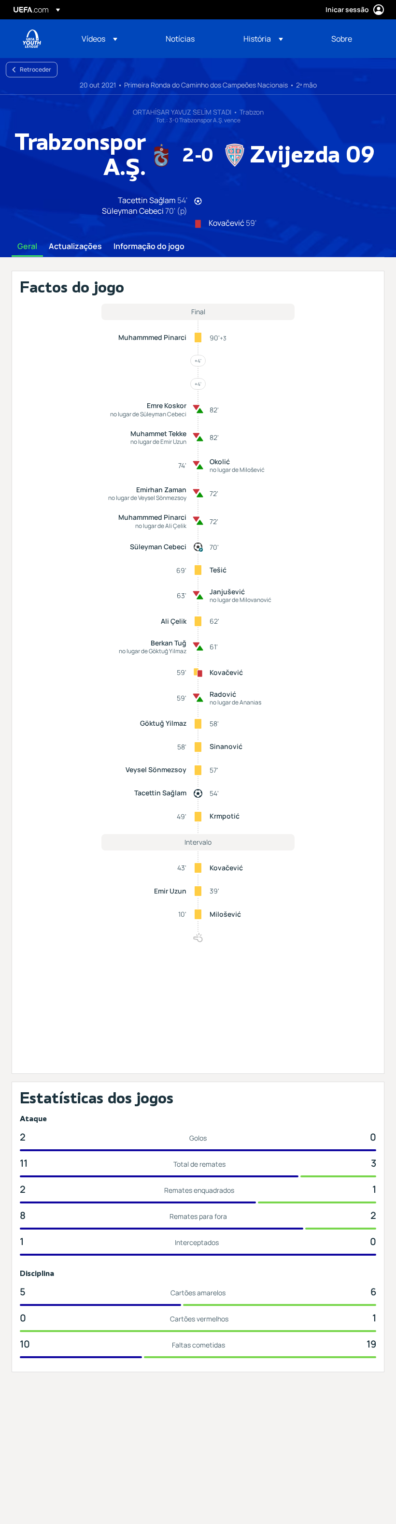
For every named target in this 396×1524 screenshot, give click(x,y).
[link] (180, 38)
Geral (27, 246)
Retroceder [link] (35, 69)
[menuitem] (111, 38)
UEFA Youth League (32, 38)
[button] (99, 38)
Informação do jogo (148, 246)
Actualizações (75, 246)
